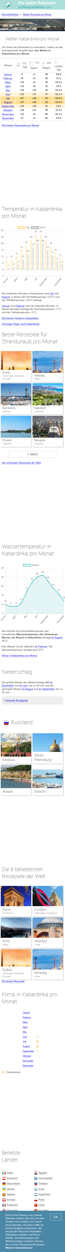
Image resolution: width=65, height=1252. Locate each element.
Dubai (6, 372)
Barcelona (9, 408)
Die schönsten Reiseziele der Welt (21, 462)
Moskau (9, 760)
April (7, 86)
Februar (7, 78)
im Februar (41, 646)
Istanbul (40, 941)
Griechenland (45, 1178)
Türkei (37, 944)
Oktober (7, 110)
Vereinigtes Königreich (45, 913)
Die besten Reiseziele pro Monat (20, 125)
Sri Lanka (43, 1210)
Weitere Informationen (19, 1247)
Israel (41, 1189)
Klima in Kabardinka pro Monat (19, 655)
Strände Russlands (17, 700)
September (8, 106)
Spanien (11, 1194)
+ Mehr (32, 454)
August (8, 102)
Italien (6, 944)
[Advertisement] (32, 163)
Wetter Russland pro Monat (37, 14)
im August (56, 637)
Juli (8, 98)
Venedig (39, 375)
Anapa (8, 791)
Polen (41, 1199)
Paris (6, 909)
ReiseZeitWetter (10, 14)
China (41, 1205)
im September (47, 689)
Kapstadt (40, 408)
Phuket (7, 440)
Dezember (8, 118)
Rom (6, 941)
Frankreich (8, 913)
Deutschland (13, 1183)
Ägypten (42, 1172)
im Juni (24, 685)
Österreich (12, 1178)
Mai (8, 90)
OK (55, 1217)
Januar (8, 74)
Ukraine (11, 1189)
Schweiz (11, 1199)
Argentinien (44, 1194)
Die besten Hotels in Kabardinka (20, 318)
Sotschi (40, 791)
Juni (8, 94)
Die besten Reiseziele (13, 981)
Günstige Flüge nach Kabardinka (20, 324)
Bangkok (40, 440)
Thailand (42, 1183)
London (40, 909)
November (8, 114)
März (8, 82)
